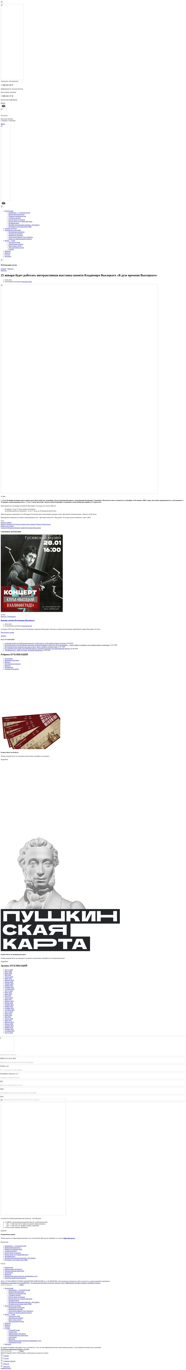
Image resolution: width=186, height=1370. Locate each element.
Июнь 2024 (8, 1015)
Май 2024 (8, 1017)
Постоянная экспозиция (16, 232)
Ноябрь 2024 (9, 1006)
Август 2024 (9, 1012)
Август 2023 (9, 1032)
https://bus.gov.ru (69, 1238)
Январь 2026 (9, 982)
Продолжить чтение (7, 632)
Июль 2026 (8, 971)
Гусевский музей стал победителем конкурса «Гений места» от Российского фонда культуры (35, 643)
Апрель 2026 (9, 977)
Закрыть (3, 636)
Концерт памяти (6, 522)
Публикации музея (15, 1342)
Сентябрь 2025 (9, 989)
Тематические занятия (16, 244)
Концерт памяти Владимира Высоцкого (18, 620)
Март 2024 (8, 1020)
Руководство (9, 1267)
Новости (10, 269)
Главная (3, 269)
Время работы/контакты (16, 214)
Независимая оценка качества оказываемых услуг (21, 1276)
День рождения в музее (16, 247)
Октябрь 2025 (9, 987)
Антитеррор (9, 658)
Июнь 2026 (8, 973)
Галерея (11, 249)
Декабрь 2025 (9, 984)
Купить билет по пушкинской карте (20, 221)
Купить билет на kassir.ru (17, 220)
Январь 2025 (9, 1003)
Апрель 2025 (9, 998)
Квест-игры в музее (15, 246)
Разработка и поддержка (9, 1283)
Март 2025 (8, 999)
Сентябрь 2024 (9, 1010)
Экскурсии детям (14, 242)
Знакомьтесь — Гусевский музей (19, 213)
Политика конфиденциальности (15, 1278)
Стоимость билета (15, 218)
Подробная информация (9, 1349)
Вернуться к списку (7, 526)
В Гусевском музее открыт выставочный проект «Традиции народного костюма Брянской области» (38, 648)
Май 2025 (8, 996)
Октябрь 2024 (9, 1008)
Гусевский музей (14, 1330)
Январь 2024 (9, 1024)
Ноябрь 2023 (9, 1027)
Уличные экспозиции (16, 233)
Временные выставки (16, 235)
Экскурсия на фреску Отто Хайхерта (21, 237)
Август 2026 (9, 970)
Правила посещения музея (17, 216)
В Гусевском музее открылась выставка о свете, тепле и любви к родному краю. (31, 647)
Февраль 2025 (9, 1001)
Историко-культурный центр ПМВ (20, 226)
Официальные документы (13, 1269)
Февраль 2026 (9, 980)
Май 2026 (8, 975)
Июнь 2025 (8, 994)
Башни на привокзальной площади (20, 239)
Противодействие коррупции (14, 1271)
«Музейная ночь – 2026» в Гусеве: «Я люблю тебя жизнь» (24, 650)
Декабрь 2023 (9, 1025)
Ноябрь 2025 (9, 985)
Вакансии (8, 1274)
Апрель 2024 (9, 1018)
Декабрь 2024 (9, 1005)
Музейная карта (14, 223)
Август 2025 (9, 991)
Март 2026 (8, 978)
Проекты (8, 665)
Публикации (11, 616)
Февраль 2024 (9, 1022)
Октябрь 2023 (9, 1029)
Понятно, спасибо (23, 1349)
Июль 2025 (8, 992)
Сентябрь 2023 (9, 1031)
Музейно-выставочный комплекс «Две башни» (24, 225)
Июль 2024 (8, 1013)
